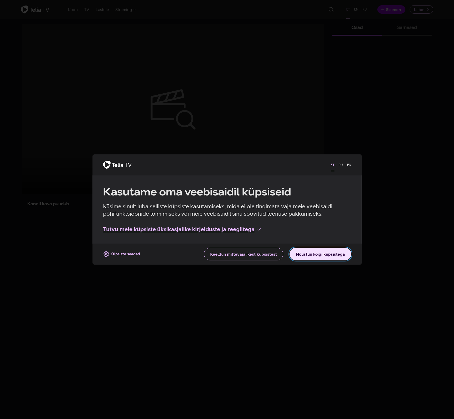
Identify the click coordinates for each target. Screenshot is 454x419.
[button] (182, 229)
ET (332, 165)
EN (349, 165)
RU (341, 165)
